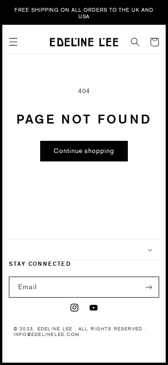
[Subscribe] (149, 287)
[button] (13, 42)
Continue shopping (84, 151)
